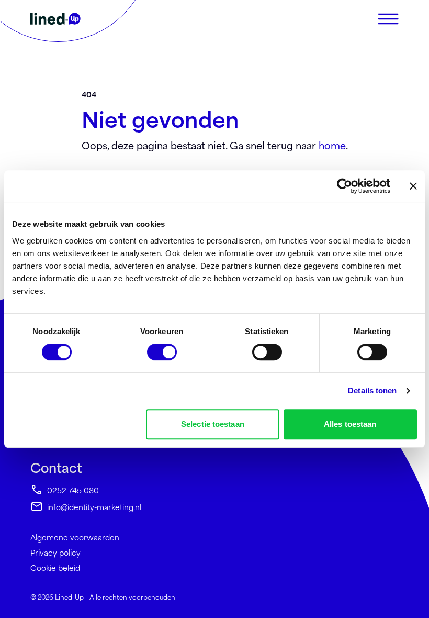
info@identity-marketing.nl (94, 507)
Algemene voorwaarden (74, 537)
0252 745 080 (73, 490)
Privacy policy (55, 552)
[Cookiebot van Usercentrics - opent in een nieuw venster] (344, 186)
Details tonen (372, 390)
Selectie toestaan (212, 424)
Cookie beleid (55, 567)
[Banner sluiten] (413, 186)
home (332, 144)
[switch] (162, 352)
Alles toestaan (350, 424)
